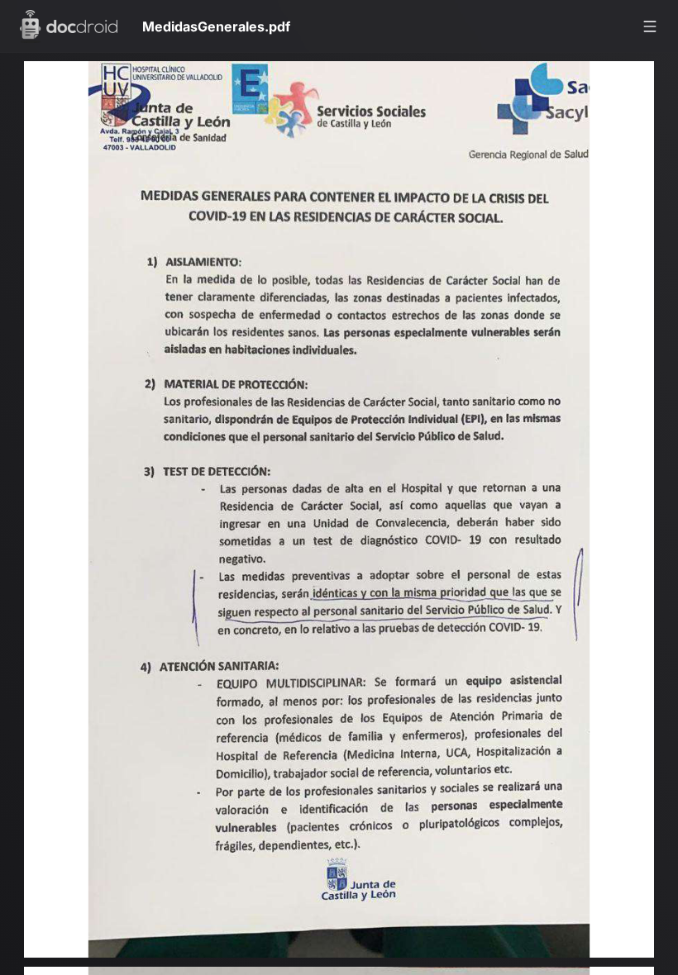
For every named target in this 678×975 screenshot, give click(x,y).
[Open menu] (650, 26)
